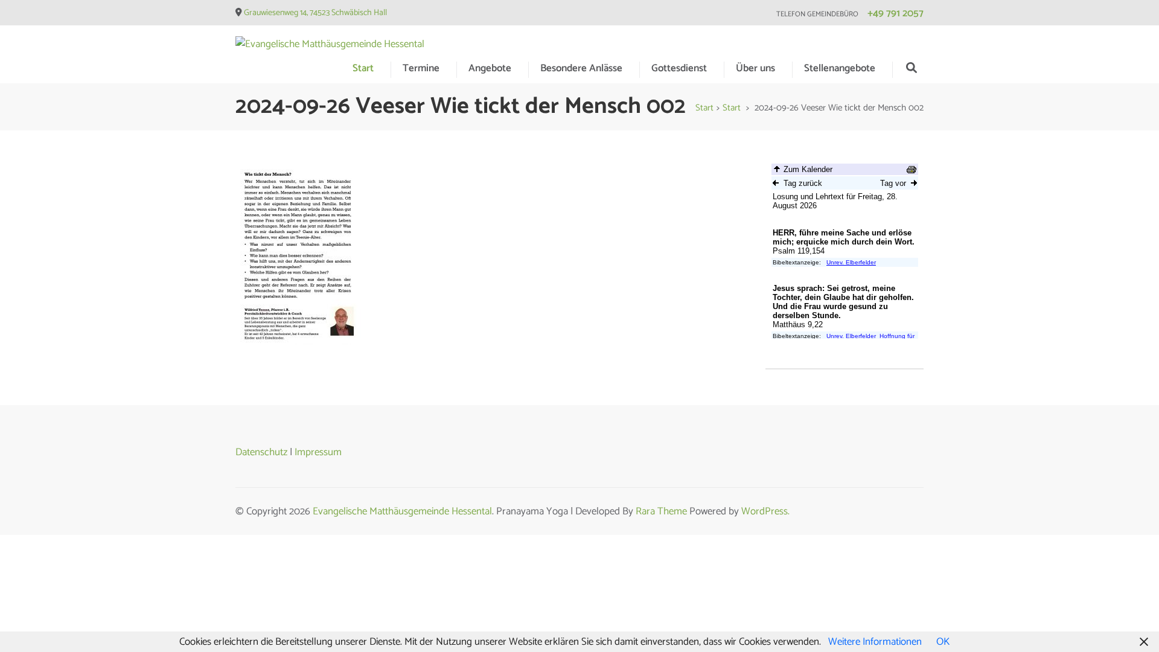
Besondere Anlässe (581, 68)
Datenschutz (261, 452)
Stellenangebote (839, 68)
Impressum (318, 452)
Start (363, 68)
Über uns (755, 68)
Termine (421, 68)
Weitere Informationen (875, 641)
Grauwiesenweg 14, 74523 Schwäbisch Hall (315, 13)
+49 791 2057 (895, 13)
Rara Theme (661, 511)
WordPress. (765, 511)
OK (943, 641)
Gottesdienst (679, 68)
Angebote (489, 68)
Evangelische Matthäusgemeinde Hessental (402, 511)
